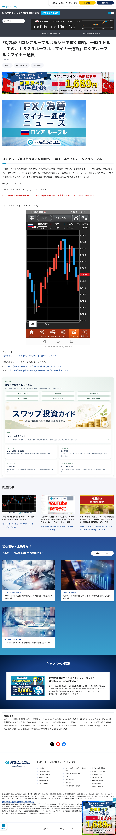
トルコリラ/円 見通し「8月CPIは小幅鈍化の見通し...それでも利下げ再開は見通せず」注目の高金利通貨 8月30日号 (97, 519)
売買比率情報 (96, 784)
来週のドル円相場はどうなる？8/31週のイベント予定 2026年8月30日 (18, 518)
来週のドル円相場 (21, 524)
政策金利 (58, 393)
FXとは (41, 768)
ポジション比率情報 (98, 768)
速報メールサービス (98, 787)
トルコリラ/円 (22, 398)
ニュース (68, 776)
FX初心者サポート (45, 784)
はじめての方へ (55, 762)
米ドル (7, 527)
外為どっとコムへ (102, 553)
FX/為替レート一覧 (50, 33)
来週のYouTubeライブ (53, 526)
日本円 (70, 526)
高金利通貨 (37, 65)
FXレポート (45, 529)
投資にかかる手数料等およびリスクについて (18, 802)
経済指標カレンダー (98, 774)
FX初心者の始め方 (45, 774)
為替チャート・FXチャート (101, 771)
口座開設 (87, 3)
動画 (42, 526)
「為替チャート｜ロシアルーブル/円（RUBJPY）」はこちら (29, 356)
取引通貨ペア (94, 393)
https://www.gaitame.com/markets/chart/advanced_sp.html (39, 370)
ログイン (105, 3)
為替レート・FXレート (73, 773)
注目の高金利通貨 (98, 526)
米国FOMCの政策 (97, 780)
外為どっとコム (58, 3)
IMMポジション (97, 777)
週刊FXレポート (8, 524)
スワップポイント (22, 393)
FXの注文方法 (43, 777)
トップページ (41, 762)
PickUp (7, 65)
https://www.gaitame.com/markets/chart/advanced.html (34, 366)
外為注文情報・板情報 (73, 786)
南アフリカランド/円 (93, 398)
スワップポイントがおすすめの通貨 (75, 769)
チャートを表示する (111, 13)
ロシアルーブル (21, 65)
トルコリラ (101, 529)
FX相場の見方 (43, 780)
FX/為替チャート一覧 (91, 33)
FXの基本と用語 (44, 771)
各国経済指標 (70, 779)
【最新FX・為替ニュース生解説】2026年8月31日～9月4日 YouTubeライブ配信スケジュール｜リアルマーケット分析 (57, 519)
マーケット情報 (71, 3)
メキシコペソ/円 (58, 398)
